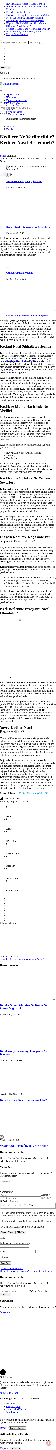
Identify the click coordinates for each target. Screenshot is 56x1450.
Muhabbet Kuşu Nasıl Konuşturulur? (24, 31)
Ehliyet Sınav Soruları (17, 34)
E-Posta (46, 1198)
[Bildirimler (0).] (1, 71)
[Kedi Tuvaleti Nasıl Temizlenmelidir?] (26, 1091)
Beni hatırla (9, 1257)
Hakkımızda (12, 97)
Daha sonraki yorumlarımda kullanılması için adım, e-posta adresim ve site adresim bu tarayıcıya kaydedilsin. (28, 1214)
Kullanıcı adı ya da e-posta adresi (16, 1243)
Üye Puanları (12, 1412)
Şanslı (3, 155)
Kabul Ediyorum (17, 1428)
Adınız (45, 1194)
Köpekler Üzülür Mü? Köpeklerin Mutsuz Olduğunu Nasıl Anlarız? (27, 24)
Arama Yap (34, 42)
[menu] (1, 90)
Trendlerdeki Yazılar (16, 1409)
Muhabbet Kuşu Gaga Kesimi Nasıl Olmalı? (28, 28)
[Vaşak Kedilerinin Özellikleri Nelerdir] (26, 1134)
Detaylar (4, 1428)
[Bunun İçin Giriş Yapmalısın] (1, 175)
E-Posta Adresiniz (38, 1291)
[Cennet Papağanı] (9, 83)
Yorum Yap (6, 1167)
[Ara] (42, 43)
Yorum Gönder (7, 1232)
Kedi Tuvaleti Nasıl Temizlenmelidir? (23, 1100)
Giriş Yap (5, 67)
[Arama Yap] (1, 40)
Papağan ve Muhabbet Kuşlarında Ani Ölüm (28, 15)
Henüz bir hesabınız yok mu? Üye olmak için (26, 1271)
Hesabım (10, 1403)
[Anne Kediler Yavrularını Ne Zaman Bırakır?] (26, 953)
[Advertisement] (28, 205)
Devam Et (15, 1448)
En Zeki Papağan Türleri (18, 12)
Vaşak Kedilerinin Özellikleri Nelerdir (24, 1145)
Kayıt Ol (13, 1393)
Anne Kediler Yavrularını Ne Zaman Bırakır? (22, 959)
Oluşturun (5, 1312)
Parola (3, 1251)
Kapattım (4, 1448)
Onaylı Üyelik (13, 1406)
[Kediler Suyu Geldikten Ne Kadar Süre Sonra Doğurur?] (26, 999)
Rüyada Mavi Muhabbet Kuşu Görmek (25, 3)
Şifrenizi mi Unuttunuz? (11, 1268)
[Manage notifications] (48, 1443)
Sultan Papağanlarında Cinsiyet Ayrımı (25, 20)
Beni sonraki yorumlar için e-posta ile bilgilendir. (27, 1221)
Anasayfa (14, 94)
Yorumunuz (6, 1192)
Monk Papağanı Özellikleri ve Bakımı (24, 17)
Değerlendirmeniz (9, 1201)
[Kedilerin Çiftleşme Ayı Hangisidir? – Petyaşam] (26, 1045)
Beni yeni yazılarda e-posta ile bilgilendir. (24, 1226)
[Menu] (1, 87)
